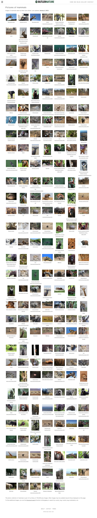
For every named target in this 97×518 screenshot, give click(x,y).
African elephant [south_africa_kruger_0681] (35, 310)
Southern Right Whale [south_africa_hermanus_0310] (11, 445)
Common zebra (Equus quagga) (23, 186)
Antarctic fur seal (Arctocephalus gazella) (71, 413)
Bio (75, 2)
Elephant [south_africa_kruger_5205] (35, 139)
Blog (79, 2)
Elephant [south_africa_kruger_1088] (84, 186)
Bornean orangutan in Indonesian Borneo (71, 267)
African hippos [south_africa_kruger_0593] (35, 380)
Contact (91, 2)
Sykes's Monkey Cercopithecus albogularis (11, 298)
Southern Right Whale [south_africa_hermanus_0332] (48, 247)
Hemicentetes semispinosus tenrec (71, 444)
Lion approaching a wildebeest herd (71, 23)
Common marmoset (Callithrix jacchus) (11, 139)
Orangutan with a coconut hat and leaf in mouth (59, 235)
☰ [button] (2, 2)
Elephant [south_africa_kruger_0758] (35, 492)
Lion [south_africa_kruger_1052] (35, 263)
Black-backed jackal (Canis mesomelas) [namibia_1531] (59, 113)
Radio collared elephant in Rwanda (11, 429)
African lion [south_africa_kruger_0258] (59, 98)
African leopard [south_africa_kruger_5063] (35, 232)
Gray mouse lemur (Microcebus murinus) (72, 169)
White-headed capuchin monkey (59, 251)
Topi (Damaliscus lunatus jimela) (35, 157)
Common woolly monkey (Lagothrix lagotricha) (59, 354)
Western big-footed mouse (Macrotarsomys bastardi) (84, 263)
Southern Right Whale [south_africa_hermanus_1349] (47, 413)
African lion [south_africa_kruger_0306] (23, 247)
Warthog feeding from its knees (59, 492)
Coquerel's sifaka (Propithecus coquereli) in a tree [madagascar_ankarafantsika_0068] (36, 188)
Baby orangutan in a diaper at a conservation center (84, 157)
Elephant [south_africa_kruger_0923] (59, 84)
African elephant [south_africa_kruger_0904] (23, 460)
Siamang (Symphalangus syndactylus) (83, 397)
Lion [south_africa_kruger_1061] (47, 216)
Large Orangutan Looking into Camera (23, 413)
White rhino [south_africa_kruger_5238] (47, 310)
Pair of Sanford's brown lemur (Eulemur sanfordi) (71, 139)
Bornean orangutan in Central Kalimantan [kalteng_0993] (71, 219)
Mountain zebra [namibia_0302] (47, 429)
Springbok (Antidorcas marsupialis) (11, 336)
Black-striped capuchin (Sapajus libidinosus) (35, 101)
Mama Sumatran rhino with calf (47, 37)
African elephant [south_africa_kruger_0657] (59, 336)
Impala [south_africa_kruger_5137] (47, 23)
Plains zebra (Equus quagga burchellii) (84, 445)
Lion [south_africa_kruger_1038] (59, 139)
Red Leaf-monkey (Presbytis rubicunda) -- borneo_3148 (47, 368)
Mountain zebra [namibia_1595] (35, 460)
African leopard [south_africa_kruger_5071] (35, 417)
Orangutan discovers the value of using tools (71, 298)
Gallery (84, 2)
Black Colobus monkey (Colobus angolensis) (23, 267)
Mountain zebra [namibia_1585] (23, 54)
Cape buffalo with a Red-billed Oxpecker (23, 71)
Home (71, 2)
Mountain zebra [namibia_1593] (35, 397)
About (43, 508)
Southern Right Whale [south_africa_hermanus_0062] (11, 169)
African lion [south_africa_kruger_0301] (60, 429)
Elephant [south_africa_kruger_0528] (23, 324)
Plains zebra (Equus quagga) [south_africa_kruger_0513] (59, 125)
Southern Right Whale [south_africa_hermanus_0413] (59, 54)
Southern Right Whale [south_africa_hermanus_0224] (48, 113)
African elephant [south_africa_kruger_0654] (84, 113)
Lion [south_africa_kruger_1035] (84, 354)
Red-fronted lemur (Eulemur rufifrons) (23, 310)
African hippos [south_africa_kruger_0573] (11, 202)
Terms (54, 508)
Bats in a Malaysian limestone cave (59, 368)
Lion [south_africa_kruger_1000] (23, 232)
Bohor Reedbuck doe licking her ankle (59, 202)
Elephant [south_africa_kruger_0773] (60, 380)
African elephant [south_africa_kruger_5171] (84, 478)
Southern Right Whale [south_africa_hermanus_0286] (35, 282)
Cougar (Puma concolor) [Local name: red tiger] (47, 139)
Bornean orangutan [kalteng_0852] (11, 354)
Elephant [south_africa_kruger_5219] (72, 397)
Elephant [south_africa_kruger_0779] (84, 23)
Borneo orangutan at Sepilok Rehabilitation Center (47, 125)
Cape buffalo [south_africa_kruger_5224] (59, 279)
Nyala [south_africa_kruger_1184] (11, 413)
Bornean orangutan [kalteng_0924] (23, 169)
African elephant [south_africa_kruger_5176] (84, 125)
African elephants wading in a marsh (47, 324)
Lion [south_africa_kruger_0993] (11, 380)
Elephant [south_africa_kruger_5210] (60, 37)
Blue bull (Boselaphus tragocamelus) (59, 68)
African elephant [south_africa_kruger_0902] (47, 232)
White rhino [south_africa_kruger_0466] (47, 98)
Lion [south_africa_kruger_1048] (23, 279)
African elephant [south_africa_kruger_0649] (84, 279)
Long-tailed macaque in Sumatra (11, 401)
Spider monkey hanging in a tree (35, 432)
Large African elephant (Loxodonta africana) (11, 101)
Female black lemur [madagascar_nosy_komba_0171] (24, 113)
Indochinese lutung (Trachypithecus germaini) (11, 84)
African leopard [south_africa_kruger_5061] (72, 68)
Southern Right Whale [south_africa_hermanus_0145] (59, 186)
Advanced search (31, 500)
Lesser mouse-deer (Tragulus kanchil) (59, 445)
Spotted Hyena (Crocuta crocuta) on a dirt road (83, 384)
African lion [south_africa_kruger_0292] (72, 368)
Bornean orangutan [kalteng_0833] (23, 429)
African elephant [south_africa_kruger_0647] (35, 294)
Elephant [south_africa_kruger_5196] (23, 84)
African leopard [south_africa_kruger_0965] (23, 445)
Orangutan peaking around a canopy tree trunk (47, 448)
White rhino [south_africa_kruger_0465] (47, 397)
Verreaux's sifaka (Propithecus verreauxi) (35, 54)
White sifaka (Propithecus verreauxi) (83, 324)
